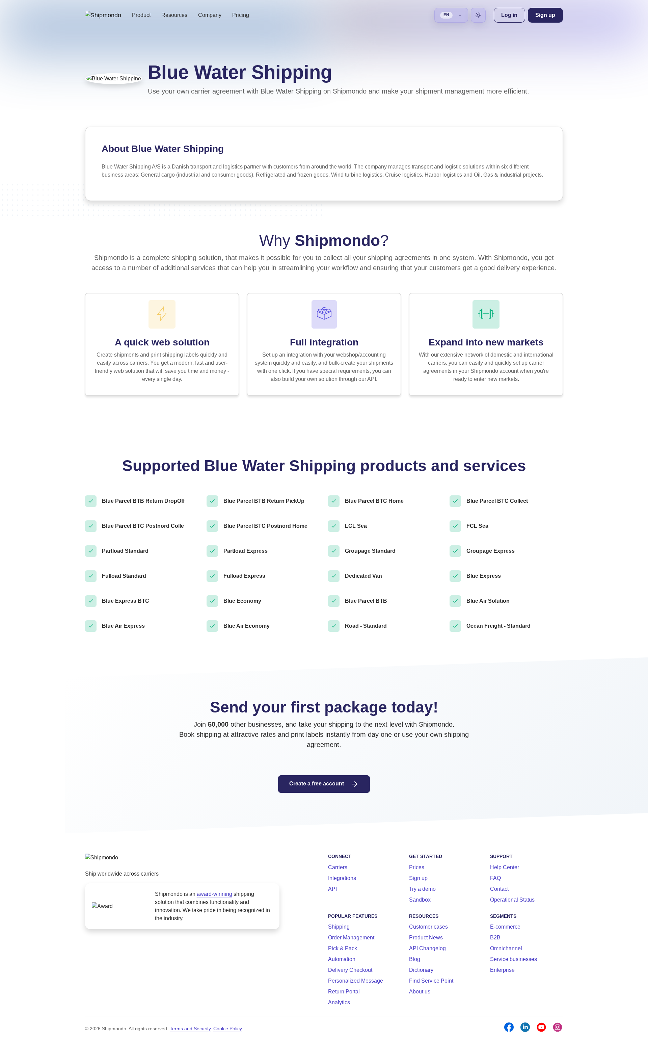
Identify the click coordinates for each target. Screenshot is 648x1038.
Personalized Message (355, 981)
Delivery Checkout (350, 970)
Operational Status (512, 900)
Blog (414, 959)
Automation (341, 959)
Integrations (342, 878)
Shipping (339, 927)
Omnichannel (506, 948)
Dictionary (421, 970)
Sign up (418, 878)
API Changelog (427, 948)
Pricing (240, 15)
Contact (499, 889)
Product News (426, 937)
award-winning (214, 894)
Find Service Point (431, 981)
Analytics (339, 1002)
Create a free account (317, 783)
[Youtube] (541, 1027)
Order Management (351, 937)
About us (419, 991)
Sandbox (420, 900)
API (332, 889)
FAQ (495, 878)
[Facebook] (509, 1027)
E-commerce (505, 927)
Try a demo (422, 889)
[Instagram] (557, 1027)
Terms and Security (190, 1028)
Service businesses (513, 959)
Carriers (337, 867)
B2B (495, 937)
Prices (416, 867)
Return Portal (344, 991)
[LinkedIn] (525, 1027)
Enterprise (502, 970)
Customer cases (428, 927)
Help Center (504, 867)
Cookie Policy (227, 1028)
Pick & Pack (342, 948)
